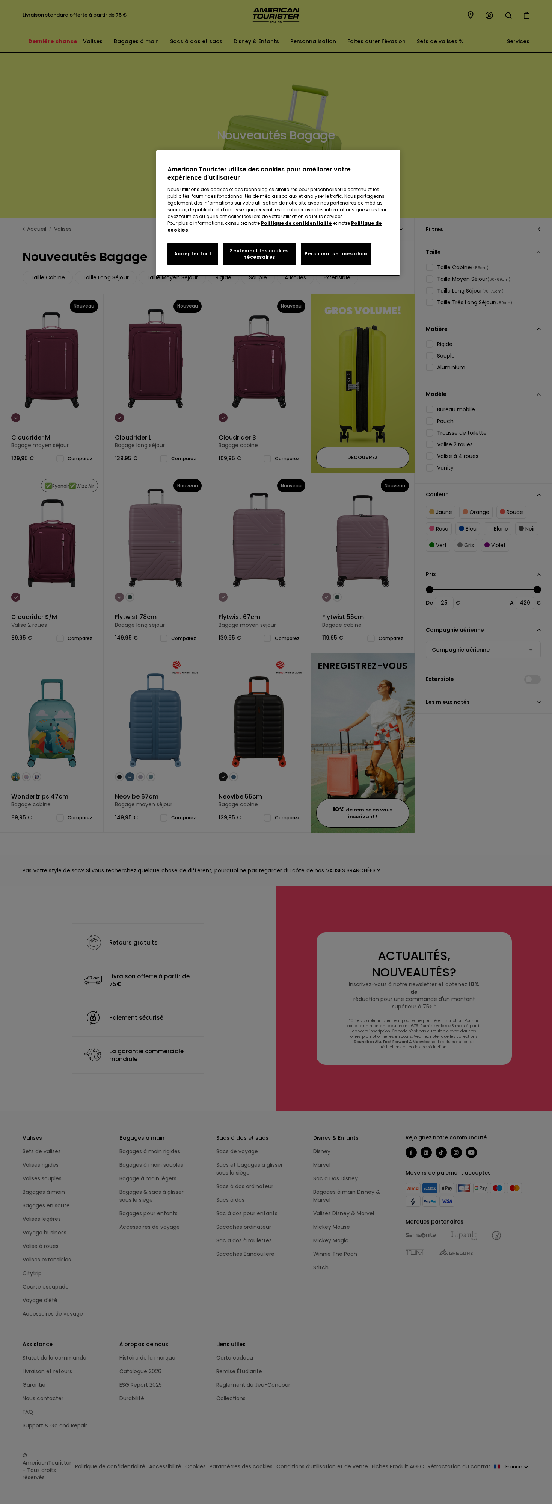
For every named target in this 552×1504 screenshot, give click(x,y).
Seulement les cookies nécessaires (259, 253)
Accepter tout (193, 253)
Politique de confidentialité (296, 223)
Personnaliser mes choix (336, 253)
